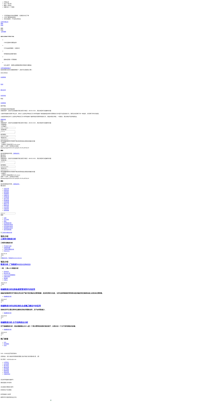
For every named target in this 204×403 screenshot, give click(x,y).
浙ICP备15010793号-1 (100, 400)
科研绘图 (6, 202)
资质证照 (6, 372)
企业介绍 (6, 188)
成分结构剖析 (7, 229)
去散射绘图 (7, 247)
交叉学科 (6, 219)
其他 (5, 221)
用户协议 (6, 365)
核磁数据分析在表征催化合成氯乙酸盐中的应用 (21, 306)
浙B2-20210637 (89, 400)
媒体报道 (6, 370)
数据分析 (6, 205)
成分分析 (6, 198)
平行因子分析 (7, 246)
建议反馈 (6, 367)
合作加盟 (6, 364)
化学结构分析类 (8, 226)
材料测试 (6, 192)
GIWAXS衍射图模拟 (9, 275)
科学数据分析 (7, 223)
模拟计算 (6, 203)
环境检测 (6, 197)
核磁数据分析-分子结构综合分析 (14, 322)
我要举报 (3, 119)
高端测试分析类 (8, 228)
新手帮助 (6, 369)
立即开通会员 (4, 22)
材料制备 (6, 210)
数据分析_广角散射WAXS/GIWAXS (16, 264)
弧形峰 (6, 278)
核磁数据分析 (7, 296)
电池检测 (6, 200)
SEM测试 (6, 343)
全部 (5, 218)
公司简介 (6, 362)
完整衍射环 (7, 276)
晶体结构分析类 (8, 224)
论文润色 (6, 207)
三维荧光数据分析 (8, 239)
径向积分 (6, 271)
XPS (5, 342)
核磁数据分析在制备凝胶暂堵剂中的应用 (18, 289)
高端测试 (6, 193)
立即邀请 (3, 31)
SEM (5, 345)
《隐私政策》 (16, 153)
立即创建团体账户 (6, 68)
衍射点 (6, 280)
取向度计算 (7, 273)
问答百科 (6, 208)
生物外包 (6, 195)
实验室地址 (7, 374)
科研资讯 (6, 190)
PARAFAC (7, 251)
